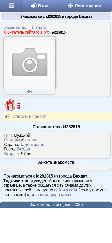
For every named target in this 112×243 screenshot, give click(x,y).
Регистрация (88, 6)
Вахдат (23, 149)
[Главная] (11, 6)
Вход (43, 6)
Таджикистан (32, 144)
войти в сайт (65, 190)
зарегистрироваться (53, 194)
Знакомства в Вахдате (25, 27)
